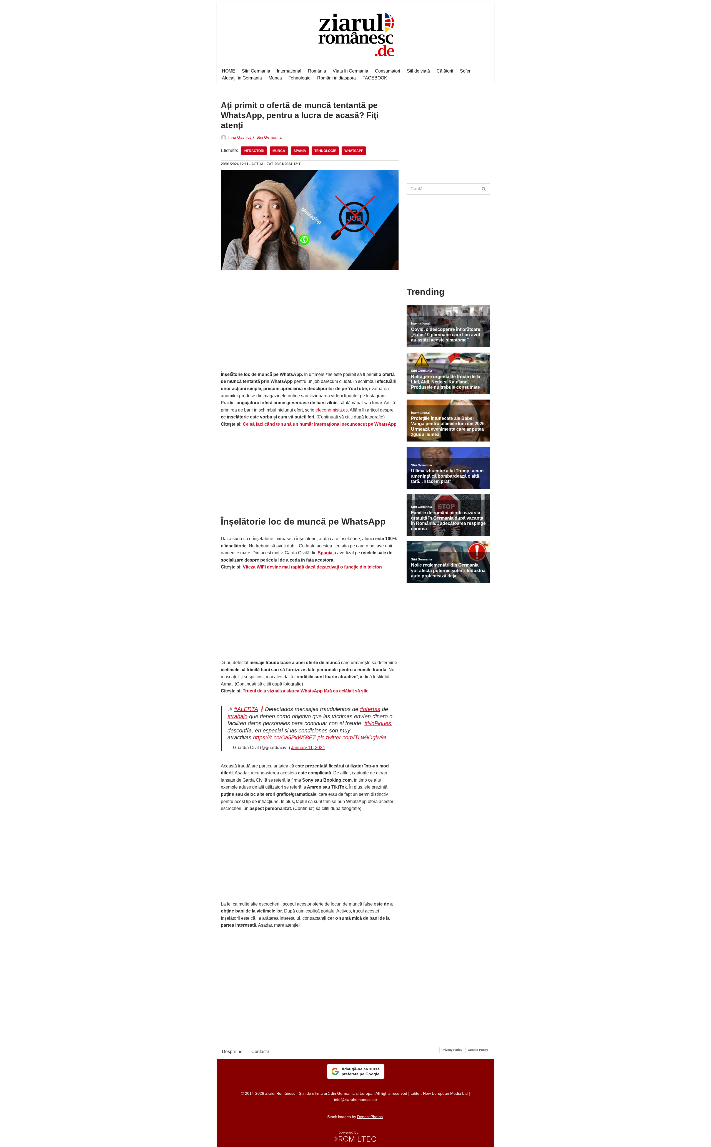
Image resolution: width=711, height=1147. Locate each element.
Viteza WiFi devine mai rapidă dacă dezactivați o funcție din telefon (312, 567)
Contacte (260, 1051)
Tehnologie (300, 78)
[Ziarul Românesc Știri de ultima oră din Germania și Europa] (356, 33)
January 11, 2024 (308, 747)
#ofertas (370, 709)
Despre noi (233, 1051)
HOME (228, 71)
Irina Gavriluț (239, 137)
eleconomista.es (332, 410)
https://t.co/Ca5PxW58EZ (284, 737)
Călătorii (445, 71)
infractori (254, 151)
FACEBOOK (374, 78)
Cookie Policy (478, 1050)
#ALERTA (246, 709)
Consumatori (387, 71)
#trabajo (237, 716)
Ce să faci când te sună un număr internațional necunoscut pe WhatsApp (320, 424)
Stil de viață (418, 71)
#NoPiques (377, 723)
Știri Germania (256, 71)
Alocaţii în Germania (242, 78)
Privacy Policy (452, 1050)
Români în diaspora (336, 78)
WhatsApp (353, 151)
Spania (300, 151)
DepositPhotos (370, 1116)
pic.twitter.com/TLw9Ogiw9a (352, 737)
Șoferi (466, 71)
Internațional (289, 71)
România (317, 71)
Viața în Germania (350, 71)
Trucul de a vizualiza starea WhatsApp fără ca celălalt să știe (306, 691)
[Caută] (484, 189)
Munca (275, 78)
